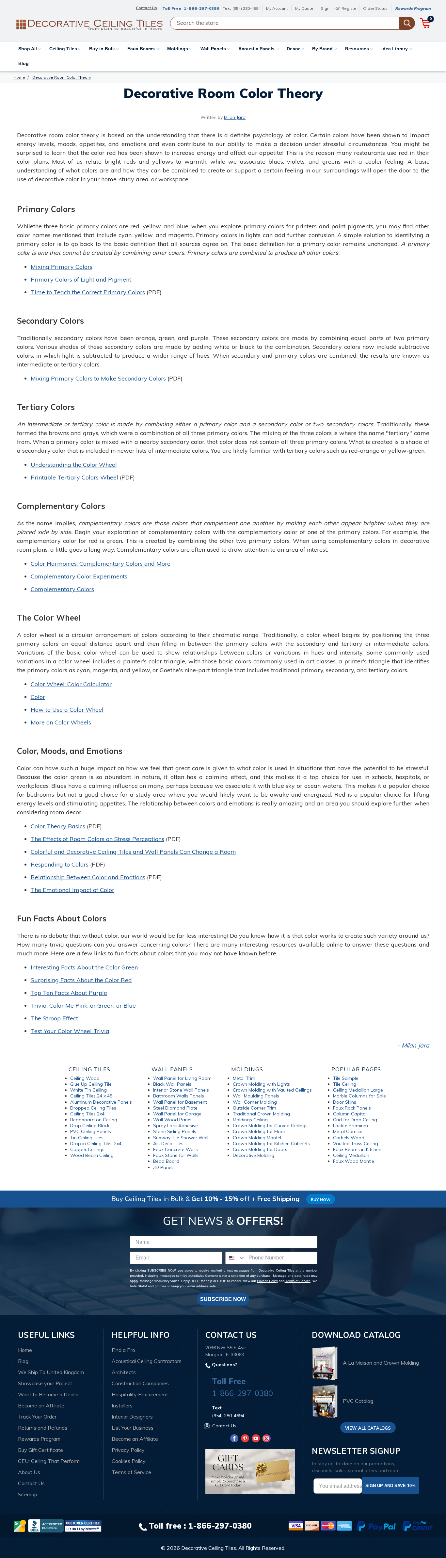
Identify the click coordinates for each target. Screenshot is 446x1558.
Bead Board (166, 1161)
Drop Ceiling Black (89, 1125)
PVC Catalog (358, 1401)
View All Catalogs (368, 1428)
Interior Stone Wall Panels (181, 1090)
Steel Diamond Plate (175, 1108)
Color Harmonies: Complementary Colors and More (100, 563)
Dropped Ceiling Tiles (93, 1108)
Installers (122, 1405)
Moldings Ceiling (250, 1120)
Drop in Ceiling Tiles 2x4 (95, 1143)
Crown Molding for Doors (260, 1149)
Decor (294, 48)
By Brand (323, 48)
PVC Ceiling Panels (90, 1131)
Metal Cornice (347, 1131)
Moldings (178, 48)
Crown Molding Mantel (257, 1138)
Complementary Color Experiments (79, 576)
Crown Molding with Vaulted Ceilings (272, 1090)
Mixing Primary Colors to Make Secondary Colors (98, 378)
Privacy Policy (267, 1281)
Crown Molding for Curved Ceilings (270, 1125)
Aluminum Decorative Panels (101, 1102)
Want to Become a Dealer (48, 1394)
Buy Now (320, 1199)
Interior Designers (132, 1416)
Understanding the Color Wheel (74, 464)
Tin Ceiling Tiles (87, 1138)
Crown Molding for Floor (259, 1131)
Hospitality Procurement (140, 1394)
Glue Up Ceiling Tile (91, 1084)
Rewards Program (413, 8)
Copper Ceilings (87, 1149)
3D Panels (164, 1167)
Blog (23, 63)
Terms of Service (298, 1281)
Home (25, 1350)
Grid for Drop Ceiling (355, 1120)
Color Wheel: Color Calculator (71, 684)
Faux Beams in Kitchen (357, 1149)
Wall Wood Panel (172, 1120)
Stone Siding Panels (174, 1131)
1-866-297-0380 (201, 8)
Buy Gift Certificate (40, 1450)
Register (350, 8)
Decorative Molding (253, 1155)
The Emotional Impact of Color (72, 890)
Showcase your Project (45, 1383)
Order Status (375, 8)
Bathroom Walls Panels (178, 1096)
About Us (29, 1472)
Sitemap (27, 1494)
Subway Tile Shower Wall (180, 1138)
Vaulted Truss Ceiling (355, 1143)
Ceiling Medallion (351, 1155)
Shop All (28, 48)
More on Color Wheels (61, 722)
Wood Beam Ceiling (92, 1155)
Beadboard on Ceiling (93, 1120)
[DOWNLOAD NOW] (46, 1525)
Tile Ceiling (344, 1084)
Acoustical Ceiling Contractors (147, 1361)
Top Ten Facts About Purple (69, 993)
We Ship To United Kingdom (51, 1372)
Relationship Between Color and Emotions (88, 877)
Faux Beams (141, 48)
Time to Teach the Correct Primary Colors (88, 292)
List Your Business (132, 1427)
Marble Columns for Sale (359, 1096)
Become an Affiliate (41, 1405)
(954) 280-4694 (246, 8)
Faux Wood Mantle (353, 1161)
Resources (357, 48)
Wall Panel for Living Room (182, 1078)
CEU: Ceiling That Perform (49, 1461)
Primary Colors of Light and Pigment (81, 279)
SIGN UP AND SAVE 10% (390, 1485)
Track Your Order (37, 1416)
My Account (277, 8)
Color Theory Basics (58, 826)
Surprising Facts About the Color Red (81, 980)
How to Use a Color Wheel (67, 709)
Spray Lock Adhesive (175, 1125)
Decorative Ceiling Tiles (208, 1548)
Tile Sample (345, 1078)
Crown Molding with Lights (261, 1084)
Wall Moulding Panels (256, 1096)
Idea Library (395, 48)
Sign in (327, 8)
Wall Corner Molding (255, 1102)
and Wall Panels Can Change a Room (184, 851)
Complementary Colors (62, 589)
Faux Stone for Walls (176, 1155)
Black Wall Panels (172, 1084)
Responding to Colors (59, 864)
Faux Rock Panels (352, 1108)
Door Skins (344, 1102)
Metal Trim (244, 1078)
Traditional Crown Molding (261, 1114)
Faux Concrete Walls (175, 1149)
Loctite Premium (350, 1125)
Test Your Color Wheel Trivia (70, 1031)
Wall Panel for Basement (180, 1102)
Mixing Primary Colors (61, 266)
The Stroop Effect (54, 1018)
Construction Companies (140, 1383)
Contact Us (31, 1483)
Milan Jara (235, 117)
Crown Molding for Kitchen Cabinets (271, 1143)
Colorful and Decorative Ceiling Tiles (82, 851)
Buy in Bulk (102, 48)
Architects (124, 1372)
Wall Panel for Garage (177, 1114)
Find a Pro (123, 1350)
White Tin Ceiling (88, 1090)
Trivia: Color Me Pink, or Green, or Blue (83, 1005)
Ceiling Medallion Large (358, 1090)
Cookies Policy (129, 1461)
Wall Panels (213, 48)
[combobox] (235, 1258)
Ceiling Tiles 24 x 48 (91, 1096)
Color (38, 697)
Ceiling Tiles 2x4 (87, 1114)
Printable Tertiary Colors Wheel (74, 477)
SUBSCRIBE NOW (223, 1299)
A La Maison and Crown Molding (381, 1362)
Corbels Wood (348, 1138)
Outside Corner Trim (254, 1108)
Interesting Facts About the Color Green (84, 967)
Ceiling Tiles (63, 48)
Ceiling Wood (85, 1078)
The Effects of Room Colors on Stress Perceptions (97, 839)
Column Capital (350, 1114)
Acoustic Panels (257, 48)
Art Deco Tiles (168, 1143)
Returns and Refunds (42, 1427)
